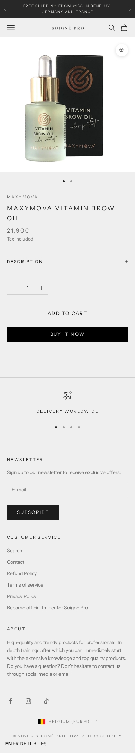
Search (14, 550)
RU (36, 744)
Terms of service (25, 585)
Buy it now (67, 334)
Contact (15, 562)
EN (8, 744)
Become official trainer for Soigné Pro (47, 608)
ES (44, 744)
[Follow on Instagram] (28, 701)
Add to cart (67, 313)
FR (16, 744)
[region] (67, 403)
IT (30, 744)
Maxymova (22, 196)
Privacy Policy (21, 596)
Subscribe (33, 512)
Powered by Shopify (94, 736)
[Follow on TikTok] (46, 701)
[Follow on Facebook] (10, 701)
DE (23, 744)
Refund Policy (22, 573)
